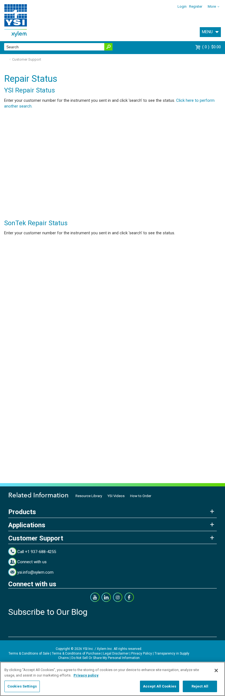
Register (195, 6)
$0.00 (212, 46)
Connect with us (32, 561)
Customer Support (26, 59)
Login (182, 6)
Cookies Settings (22, 686)
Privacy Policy (141, 653)
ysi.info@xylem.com (35, 572)
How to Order (140, 496)
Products (22, 512)
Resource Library (88, 496)
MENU (207, 31)
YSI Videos (116, 496)
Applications (26, 525)
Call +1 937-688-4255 (36, 551)
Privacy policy (86, 675)
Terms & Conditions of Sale (29, 653)
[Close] (216, 670)
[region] (112, 679)
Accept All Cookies (159, 686)
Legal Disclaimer (116, 653)
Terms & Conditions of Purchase (76, 653)
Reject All (200, 686)
